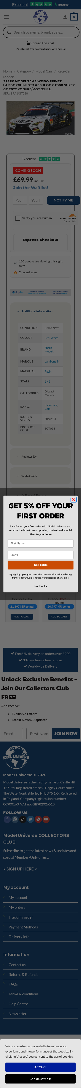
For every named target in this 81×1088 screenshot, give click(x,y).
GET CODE (40, 565)
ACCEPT (40, 1067)
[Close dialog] (73, 500)
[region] (40, 1063)
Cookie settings (40, 1079)
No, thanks (40, 586)
